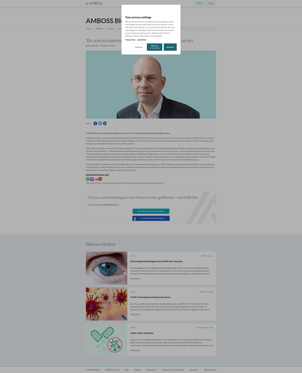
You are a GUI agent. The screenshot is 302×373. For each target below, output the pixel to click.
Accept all (170, 47)
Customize (139, 47)
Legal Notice (141, 40)
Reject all (154, 47)
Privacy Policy (130, 40)
